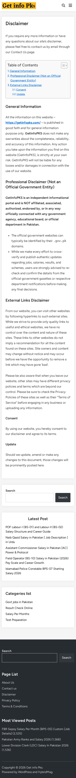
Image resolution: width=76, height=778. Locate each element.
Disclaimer (9, 694)
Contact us (9, 688)
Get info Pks (34, 767)
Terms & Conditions (14, 706)
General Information (22, 71)
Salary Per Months (17, 614)
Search (10, 490)
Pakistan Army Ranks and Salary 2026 (26, 739)
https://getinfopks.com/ (23, 122)
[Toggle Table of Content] (62, 65)
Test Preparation (16, 620)
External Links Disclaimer (26, 85)
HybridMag (45, 772)
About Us (8, 682)
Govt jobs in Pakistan (19, 602)
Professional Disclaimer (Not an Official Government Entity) (35, 78)
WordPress (25, 772)
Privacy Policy (11, 700)
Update (21, 94)
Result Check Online (19, 608)
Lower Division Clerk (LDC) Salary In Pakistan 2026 (35, 745)
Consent (21, 89)
